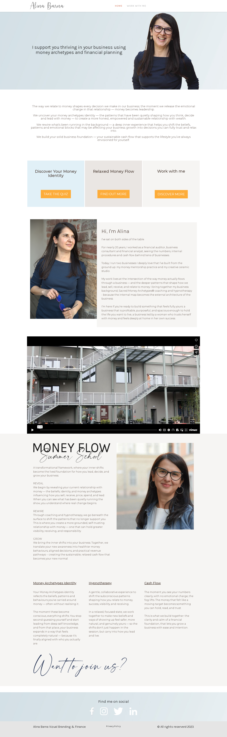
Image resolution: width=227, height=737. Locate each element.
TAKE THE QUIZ (56, 194)
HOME (118, 5)
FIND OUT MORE (113, 194)
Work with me (136, 5)
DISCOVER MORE (171, 194)
